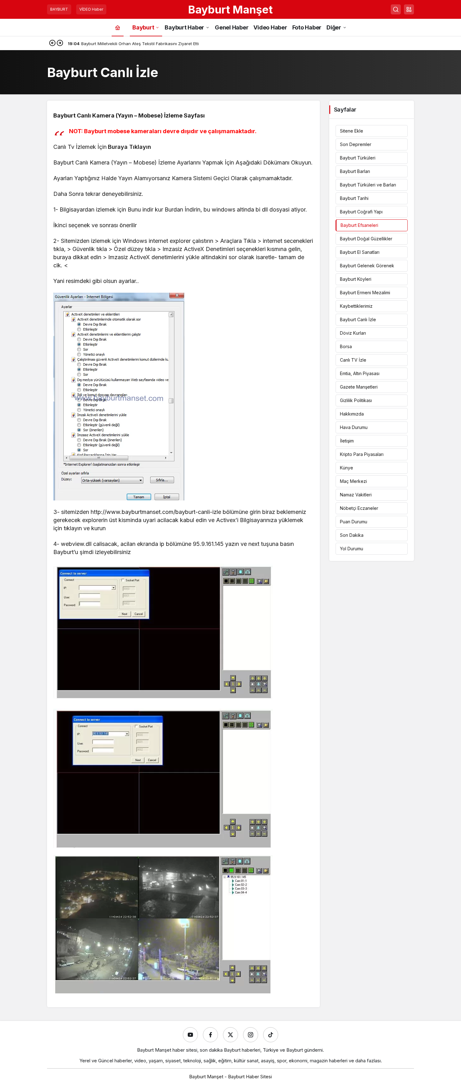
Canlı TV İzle (353, 360)
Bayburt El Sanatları (359, 252)
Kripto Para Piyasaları (362, 454)
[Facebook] (210, 1034)
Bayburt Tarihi (354, 198)
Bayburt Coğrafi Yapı (361, 211)
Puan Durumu (353, 521)
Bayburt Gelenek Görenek (367, 265)
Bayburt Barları (355, 171)
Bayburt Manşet (230, 9)
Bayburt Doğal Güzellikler (366, 238)
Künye (346, 467)
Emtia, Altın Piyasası (359, 373)
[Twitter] (230, 1034)
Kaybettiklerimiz (356, 306)
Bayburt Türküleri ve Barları (368, 184)
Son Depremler (355, 144)
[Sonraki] (60, 43)
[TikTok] (270, 1034)
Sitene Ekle (351, 130)
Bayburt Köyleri (355, 279)
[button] (409, 9)
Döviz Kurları (353, 333)
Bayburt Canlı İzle (358, 319)
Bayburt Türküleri (357, 157)
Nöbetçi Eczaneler (359, 508)
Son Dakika (351, 535)
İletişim (347, 440)
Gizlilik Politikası (356, 400)
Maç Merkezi (353, 481)
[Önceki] (52, 43)
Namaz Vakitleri (356, 494)
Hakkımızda (352, 413)
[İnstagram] (250, 1034)
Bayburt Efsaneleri (359, 225)
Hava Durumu (354, 427)
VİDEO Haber (91, 9)
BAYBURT (59, 9)
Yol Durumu (351, 548)
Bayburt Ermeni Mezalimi (365, 292)
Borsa (346, 346)
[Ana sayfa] (117, 27)
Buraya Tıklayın (129, 147)
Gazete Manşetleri (359, 387)
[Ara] (396, 9)
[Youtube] (190, 1034)
